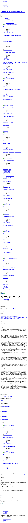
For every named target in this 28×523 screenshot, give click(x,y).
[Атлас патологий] (8, 249)
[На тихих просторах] (6, 222)
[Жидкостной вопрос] (6, 204)
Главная (5, 286)
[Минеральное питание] (10, 266)
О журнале (5, 508)
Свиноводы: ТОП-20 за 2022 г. (10, 44)
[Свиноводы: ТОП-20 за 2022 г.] (7, 41)
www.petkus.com (4, 391)
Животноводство (7, 170)
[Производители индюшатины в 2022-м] (8, 32)
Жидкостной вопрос (8, 206)
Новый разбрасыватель (8, 160)
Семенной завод (6, 318)
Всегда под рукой (7, 181)
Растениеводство (7, 169)
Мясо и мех (5, 278)
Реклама (5, 5)
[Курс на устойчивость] (7, 69)
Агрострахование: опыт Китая (10, 26)
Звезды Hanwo (6, 143)
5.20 (7, 316)
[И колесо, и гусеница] (6, 132)
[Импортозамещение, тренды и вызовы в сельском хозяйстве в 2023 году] (8, 59)
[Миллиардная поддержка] (7, 443)
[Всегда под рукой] (6, 178)
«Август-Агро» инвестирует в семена (12, 152)
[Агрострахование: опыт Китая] (10, 24)
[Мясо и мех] (8, 275)
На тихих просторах (8, 225)
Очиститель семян (15, 317)
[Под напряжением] (6, 195)
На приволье (6, 125)
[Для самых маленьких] (6, 187)
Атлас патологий (7, 252)
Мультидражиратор (7, 317)
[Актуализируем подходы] (8, 78)
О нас (7, 2)
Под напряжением (7, 198)
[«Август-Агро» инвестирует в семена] (8, 149)
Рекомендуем (6, 173)
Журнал (5, 1)
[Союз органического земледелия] (14, 473)
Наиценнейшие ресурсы (8, 216)
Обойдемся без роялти (5, 400)
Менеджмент (6, 167)
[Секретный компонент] (7, 113)
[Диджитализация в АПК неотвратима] (10, 86)
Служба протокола (7, 99)
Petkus (9, 316)
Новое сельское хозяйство (13, 11)
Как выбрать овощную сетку (8, 396)
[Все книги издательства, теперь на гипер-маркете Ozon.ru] (14, 474)
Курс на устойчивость (8, 72)
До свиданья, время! (8, 107)
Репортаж (8, 21)
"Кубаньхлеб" (4, 316)
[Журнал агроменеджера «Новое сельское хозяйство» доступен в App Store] (1, 503)
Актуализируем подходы (9, 80)
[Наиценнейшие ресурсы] (6, 214)
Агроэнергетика (6, 172)
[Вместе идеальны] (7, 239)
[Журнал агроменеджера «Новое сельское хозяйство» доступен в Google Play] (2, 503)
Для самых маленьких (8, 189)
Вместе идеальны (7, 242)
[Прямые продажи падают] (7, 50)
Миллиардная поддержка (9, 446)
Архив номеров (9, 3)
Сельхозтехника (6, 171)
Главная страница (7, 519)
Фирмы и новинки (10, 23)
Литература (8, 177)
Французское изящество (6, 408)
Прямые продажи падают (9, 52)
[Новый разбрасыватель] (7, 158)
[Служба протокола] (8, 96)
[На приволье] (9, 122)
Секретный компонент (8, 116)
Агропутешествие (10, 176)
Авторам (5, 512)
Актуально (5, 18)
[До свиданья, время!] (8, 105)
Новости (8, 19)
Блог (4, 521)
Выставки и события (10, 20)
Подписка (5, 6)
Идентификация (4, 419)
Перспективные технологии (9, 260)
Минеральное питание (8, 269)
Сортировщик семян (14, 318)
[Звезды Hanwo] (8, 140)
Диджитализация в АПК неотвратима (12, 89)
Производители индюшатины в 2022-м (12, 35)
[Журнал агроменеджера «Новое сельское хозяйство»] (1, 495)
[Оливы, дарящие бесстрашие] (6, 231)
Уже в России (4, 413)
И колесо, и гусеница (8, 134)
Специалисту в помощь (11, 174)
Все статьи (5, 58)
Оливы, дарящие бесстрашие (10, 233)
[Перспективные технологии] (10, 258)
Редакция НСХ (6, 299)
